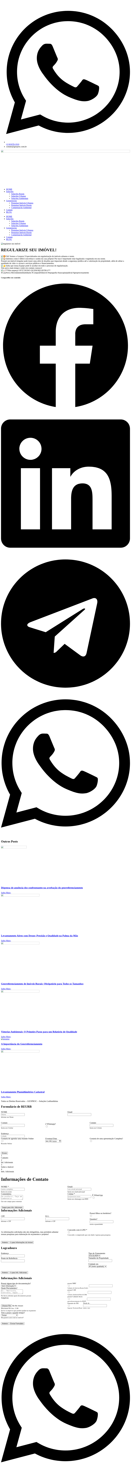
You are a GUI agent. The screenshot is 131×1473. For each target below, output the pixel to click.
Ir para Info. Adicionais (18, 1273)
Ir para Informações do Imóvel (21, 1242)
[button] (65, 346)
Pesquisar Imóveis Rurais (21, 205)
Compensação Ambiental (21, 207)
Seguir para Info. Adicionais (12, 1207)
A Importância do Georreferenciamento (21, 1044)
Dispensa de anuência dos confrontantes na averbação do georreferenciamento (42, 887)
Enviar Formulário (16, 1324)
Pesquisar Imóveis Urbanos (22, 203)
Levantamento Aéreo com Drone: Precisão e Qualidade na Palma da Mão (39, 935)
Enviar (4, 1153)
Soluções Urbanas (18, 196)
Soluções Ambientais (19, 198)
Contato (9, 210)
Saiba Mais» (6, 893)
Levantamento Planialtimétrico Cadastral (23, 1092)
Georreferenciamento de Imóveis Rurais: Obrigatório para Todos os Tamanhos (42, 983)
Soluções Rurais (17, 194)
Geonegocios (11, 201)
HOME (9, 189)
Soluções (9, 191)
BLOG (9, 212)
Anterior (5, 1242)
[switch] (47, 1126)
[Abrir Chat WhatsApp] (65, 1471)
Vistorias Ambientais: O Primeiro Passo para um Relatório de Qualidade (39, 1031)
